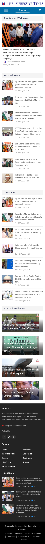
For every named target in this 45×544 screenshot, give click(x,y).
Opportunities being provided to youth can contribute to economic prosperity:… (29, 84)
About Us (8, 534)
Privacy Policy (23, 537)
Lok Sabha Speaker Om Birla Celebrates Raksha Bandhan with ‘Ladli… (27, 146)
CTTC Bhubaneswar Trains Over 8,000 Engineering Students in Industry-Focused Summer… (29, 131)
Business (27, 458)
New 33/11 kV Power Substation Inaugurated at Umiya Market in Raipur (28, 494)
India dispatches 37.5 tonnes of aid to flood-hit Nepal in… (21, 371)
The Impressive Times (16, 61)
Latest (5, 449)
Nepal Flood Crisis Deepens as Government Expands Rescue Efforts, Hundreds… (19, 392)
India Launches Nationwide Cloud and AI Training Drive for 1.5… (28, 248)
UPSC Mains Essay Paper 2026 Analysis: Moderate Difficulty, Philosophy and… (28, 263)
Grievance (11, 537)
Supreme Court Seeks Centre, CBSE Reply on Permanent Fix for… (28, 279)
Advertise (18, 534)
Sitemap (23, 539)
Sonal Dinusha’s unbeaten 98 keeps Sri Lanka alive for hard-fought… (21, 326)
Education (27, 454)
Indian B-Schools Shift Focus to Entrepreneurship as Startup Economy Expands (29, 294)
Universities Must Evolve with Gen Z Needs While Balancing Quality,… (28, 232)
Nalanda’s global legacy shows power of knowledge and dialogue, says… (21, 347)
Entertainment (9, 467)
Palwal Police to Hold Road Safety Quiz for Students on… (27, 176)
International (8, 454)
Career (5, 458)
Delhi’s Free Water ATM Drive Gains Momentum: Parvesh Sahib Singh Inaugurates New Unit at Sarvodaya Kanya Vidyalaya (22, 54)
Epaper (22, 10)
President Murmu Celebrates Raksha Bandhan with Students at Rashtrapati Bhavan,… (28, 115)
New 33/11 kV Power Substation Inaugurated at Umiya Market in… (29, 100)
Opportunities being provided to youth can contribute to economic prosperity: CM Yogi (29, 481)
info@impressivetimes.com (15, 426)
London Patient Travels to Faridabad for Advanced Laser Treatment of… (28, 162)
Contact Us (36, 537)
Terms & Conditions (33, 534)
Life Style (6, 462)
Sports (25, 462)
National (26, 449)
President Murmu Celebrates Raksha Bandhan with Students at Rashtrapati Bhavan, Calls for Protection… (28, 509)
